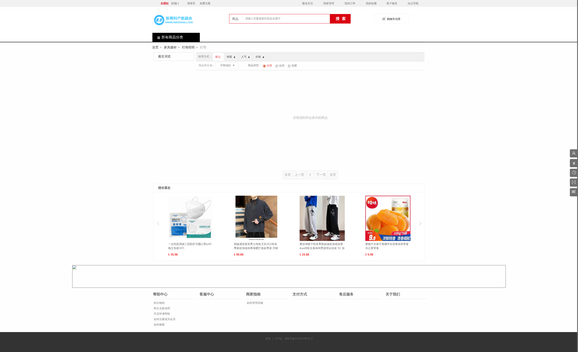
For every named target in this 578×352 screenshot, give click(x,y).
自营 (281, 65)
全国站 (165, 3)
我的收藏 (371, 3)
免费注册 (205, 3)
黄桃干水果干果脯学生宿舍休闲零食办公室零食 (387, 246)
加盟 (294, 65)
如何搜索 (159, 324)
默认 (218, 56)
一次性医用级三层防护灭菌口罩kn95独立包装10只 (190, 246)
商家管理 (328, 3)
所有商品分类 (172, 37)
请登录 (191, 3)
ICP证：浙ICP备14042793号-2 (294, 338)
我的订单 (350, 3)
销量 (230, 56)
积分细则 (159, 302)
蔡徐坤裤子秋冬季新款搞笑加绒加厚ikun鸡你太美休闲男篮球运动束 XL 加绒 (322, 246)
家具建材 (170, 47)
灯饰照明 (188, 47)
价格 (259, 56)
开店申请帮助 (161, 313)
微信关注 (307, 3)
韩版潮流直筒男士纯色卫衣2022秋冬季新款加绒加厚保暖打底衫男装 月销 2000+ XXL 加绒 (256, 246)
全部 (269, 65)
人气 (244, 56)
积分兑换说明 (161, 308)
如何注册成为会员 (164, 319)
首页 (155, 47)
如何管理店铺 (254, 302)
